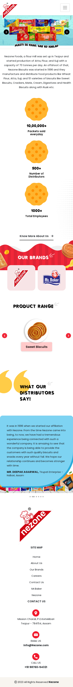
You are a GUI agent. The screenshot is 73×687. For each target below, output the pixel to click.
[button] (30, 496)
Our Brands (36, 569)
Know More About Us (34, 236)
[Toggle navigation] (65, 7)
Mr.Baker (36, 588)
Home (36, 557)
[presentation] (6, 32)
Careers (36, 576)
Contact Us (36, 582)
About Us (36, 563)
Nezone (36, 595)
